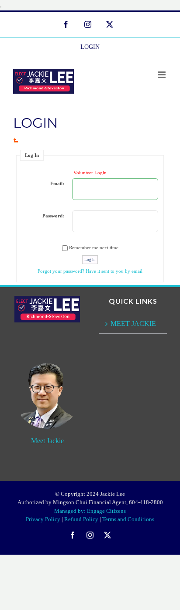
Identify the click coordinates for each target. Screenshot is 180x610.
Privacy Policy (43, 519)
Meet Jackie (47, 440)
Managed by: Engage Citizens (90, 511)
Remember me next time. (94, 247)
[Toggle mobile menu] (162, 74)
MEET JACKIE (133, 323)
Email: (57, 183)
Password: (53, 215)
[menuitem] (90, 46)
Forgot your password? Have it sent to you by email (90, 271)
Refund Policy (81, 519)
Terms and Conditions (128, 519)
